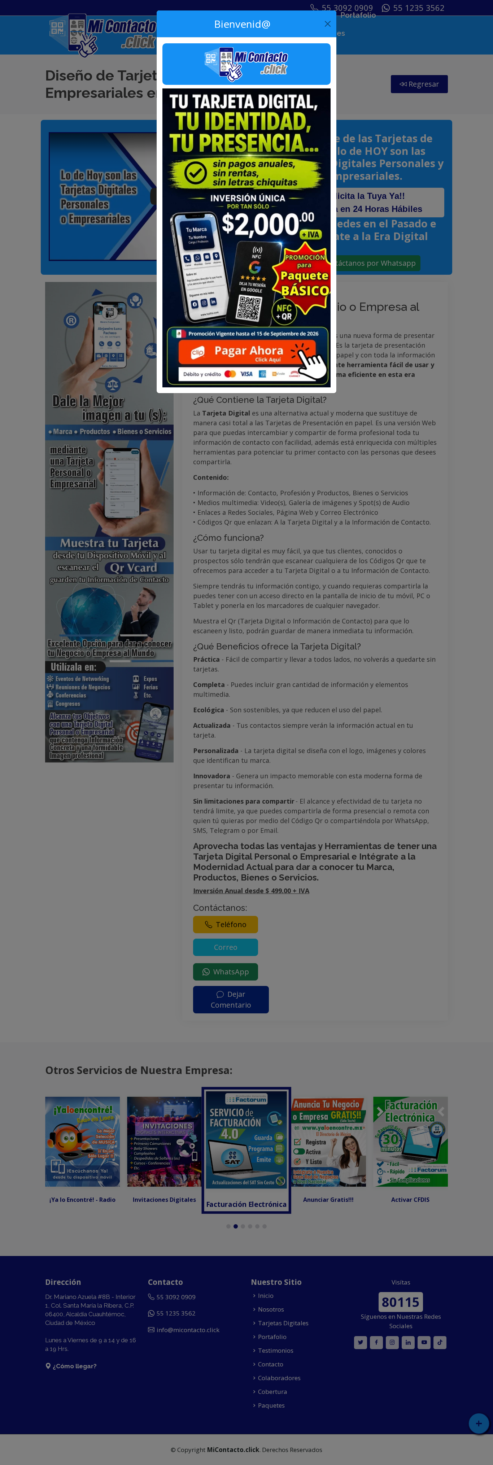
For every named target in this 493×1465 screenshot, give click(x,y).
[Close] (327, 24)
